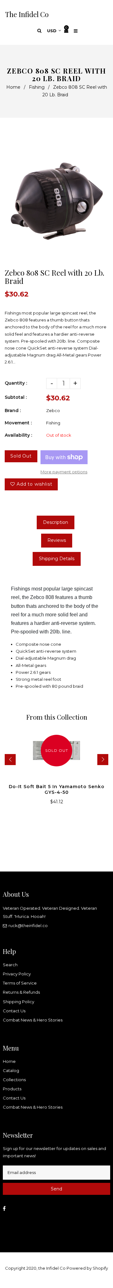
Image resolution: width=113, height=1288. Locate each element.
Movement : (18, 423)
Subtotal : (16, 397)
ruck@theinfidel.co (28, 925)
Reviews (56, 540)
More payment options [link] (63, 471)
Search (10, 964)
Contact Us (14, 1010)
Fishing (37, 87)
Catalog (11, 1070)
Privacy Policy (17, 973)
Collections (14, 1079)
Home (13, 87)
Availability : (18, 435)
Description (55, 522)
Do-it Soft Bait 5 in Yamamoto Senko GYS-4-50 (57, 789)
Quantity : (16, 383)
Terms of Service (20, 982)
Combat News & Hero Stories (32, 1019)
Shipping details (56, 558)
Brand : (13, 410)
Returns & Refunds (21, 992)
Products (12, 1088)
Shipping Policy (18, 1001)
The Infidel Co (27, 14)
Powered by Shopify (87, 1268)
